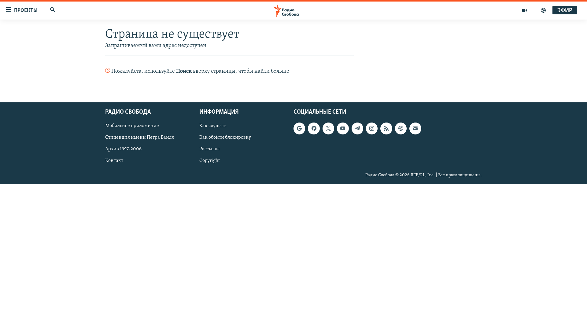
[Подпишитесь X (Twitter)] (328, 128)
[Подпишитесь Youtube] (343, 128)
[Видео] (524, 10)
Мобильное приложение (132, 125)
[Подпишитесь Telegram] (357, 128)
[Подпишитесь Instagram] (372, 128)
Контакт (114, 160)
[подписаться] (415, 128)
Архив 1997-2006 (123, 149)
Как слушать (212, 125)
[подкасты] (543, 10)
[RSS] (386, 128)
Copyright (209, 160)
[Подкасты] (401, 128)
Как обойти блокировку (225, 137)
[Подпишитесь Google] (299, 128)
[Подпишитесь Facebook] (313, 128)
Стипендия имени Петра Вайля (139, 137)
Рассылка (209, 149)
